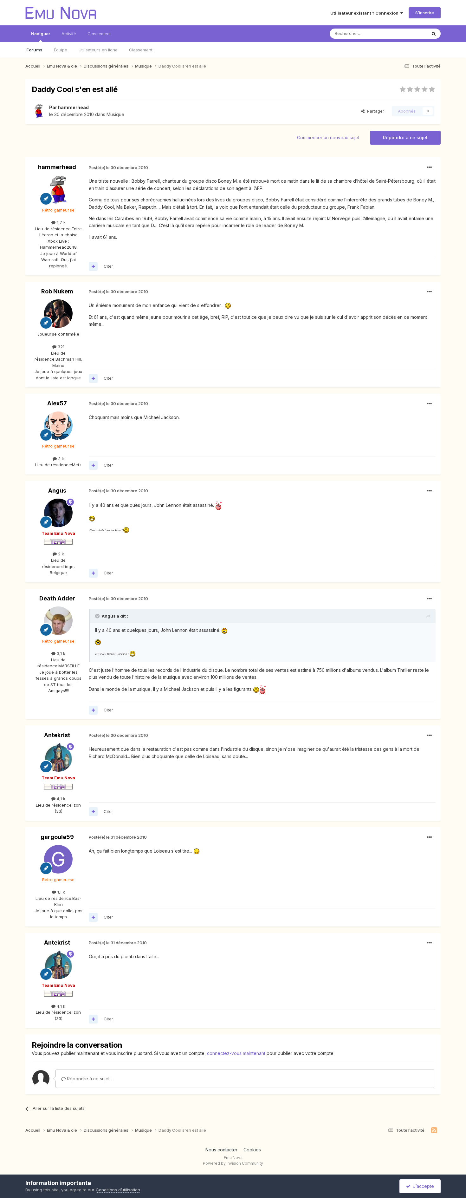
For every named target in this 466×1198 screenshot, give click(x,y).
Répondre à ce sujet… (89, 1078)
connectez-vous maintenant (236, 1053)
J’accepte (422, 1186)
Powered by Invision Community (233, 1163)
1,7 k (60, 222)
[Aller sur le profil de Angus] (58, 513)
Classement (140, 49)
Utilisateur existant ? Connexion (365, 13)
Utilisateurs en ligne (98, 49)
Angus (57, 490)
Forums (34, 49)
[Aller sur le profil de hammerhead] (39, 111)
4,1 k (60, 798)
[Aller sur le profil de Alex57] (58, 425)
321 (60, 346)
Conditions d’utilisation (118, 1189)
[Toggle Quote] (98, 616)
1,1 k (60, 891)
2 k (60, 553)
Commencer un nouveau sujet (328, 137)
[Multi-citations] (93, 266)
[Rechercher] (434, 34)
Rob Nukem (57, 291)
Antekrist (57, 735)
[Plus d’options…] (429, 167)
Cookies (252, 1149)
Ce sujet (410, 33)
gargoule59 (57, 837)
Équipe (60, 49)
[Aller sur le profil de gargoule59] (58, 859)
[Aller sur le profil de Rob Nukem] (58, 313)
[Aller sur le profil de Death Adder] (58, 620)
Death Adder (57, 598)
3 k (60, 458)
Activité (68, 33)
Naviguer (40, 33)
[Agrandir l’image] (228, 305)
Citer (108, 266)
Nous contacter (221, 1149)
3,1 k (60, 653)
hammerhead (73, 107)
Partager (374, 111)
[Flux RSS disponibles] (434, 1130)
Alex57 (57, 403)
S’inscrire (424, 12)
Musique (115, 114)
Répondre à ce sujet (405, 137)
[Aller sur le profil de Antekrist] (58, 757)
